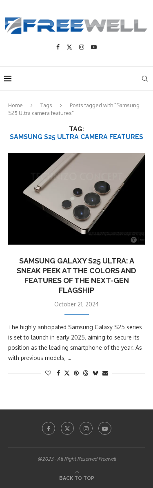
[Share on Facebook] (58, 372)
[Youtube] (94, 47)
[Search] (145, 78)
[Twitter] (69, 47)
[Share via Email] (105, 372)
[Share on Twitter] (67, 372)
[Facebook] (58, 47)
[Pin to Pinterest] (76, 372)
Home (15, 105)
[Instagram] (81, 47)
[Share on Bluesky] (95, 372)
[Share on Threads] (86, 372)
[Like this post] (48, 372)
